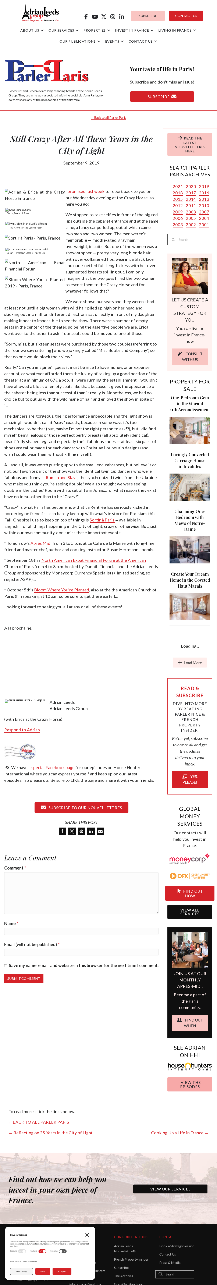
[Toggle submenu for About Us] (42, 30)
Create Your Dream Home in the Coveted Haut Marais (190, 580)
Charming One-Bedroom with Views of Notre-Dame (190, 520)
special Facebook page (53, 767)
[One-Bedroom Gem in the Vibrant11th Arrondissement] (190, 429)
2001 (204, 224)
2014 (191, 199)
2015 (178, 199)
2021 (178, 186)
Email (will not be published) (32, 944)
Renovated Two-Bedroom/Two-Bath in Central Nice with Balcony (190, 639)
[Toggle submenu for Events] (122, 41)
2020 (191, 186)
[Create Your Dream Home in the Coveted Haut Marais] (190, 606)
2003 (178, 224)
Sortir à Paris (102, 519)
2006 (178, 218)
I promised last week (84, 191)
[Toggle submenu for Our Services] (77, 30)
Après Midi (41, 543)
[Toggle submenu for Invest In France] (151, 30)
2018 (178, 192)
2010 (204, 205)
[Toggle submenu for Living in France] (194, 30)
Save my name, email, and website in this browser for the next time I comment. (84, 965)
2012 (178, 205)
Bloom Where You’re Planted (61, 589)
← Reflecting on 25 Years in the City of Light (50, 1217)
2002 (191, 224)
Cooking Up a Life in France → (180, 1217)
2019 (204, 186)
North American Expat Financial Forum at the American (93, 560)
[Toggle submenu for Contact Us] (155, 41)
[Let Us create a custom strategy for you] (190, 275)
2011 (191, 205)
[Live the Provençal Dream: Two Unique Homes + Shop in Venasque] (190, 733)
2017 (191, 192)
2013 (204, 199)
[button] (86, 17)
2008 (191, 211)
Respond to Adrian (22, 729)
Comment (15, 867)
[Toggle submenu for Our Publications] (98, 41)
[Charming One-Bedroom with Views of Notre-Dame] (190, 549)
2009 (178, 211)
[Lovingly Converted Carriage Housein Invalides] (190, 486)
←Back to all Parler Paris (108, 117)
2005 (191, 218)
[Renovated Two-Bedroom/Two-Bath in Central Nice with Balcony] (190, 668)
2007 (204, 211)
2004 (204, 218)
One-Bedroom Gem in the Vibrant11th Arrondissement (190, 403)
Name (11, 923)
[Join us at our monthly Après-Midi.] (190, 1034)
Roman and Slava (62, 477)
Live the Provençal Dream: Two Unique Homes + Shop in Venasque (190, 702)
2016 (204, 192)
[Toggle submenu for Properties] (108, 30)
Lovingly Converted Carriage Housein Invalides (190, 460)
